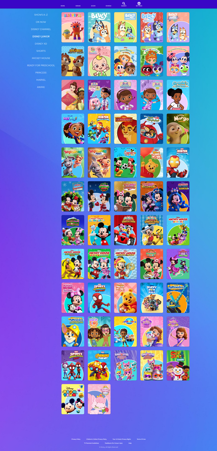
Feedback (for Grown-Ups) (114, 443)
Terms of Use (141, 439)
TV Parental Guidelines (91, 443)
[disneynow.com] (35, 4)
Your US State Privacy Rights (122, 439)
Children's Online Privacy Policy (96, 439)
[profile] (154, 4)
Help (130, 443)
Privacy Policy (76, 439)
